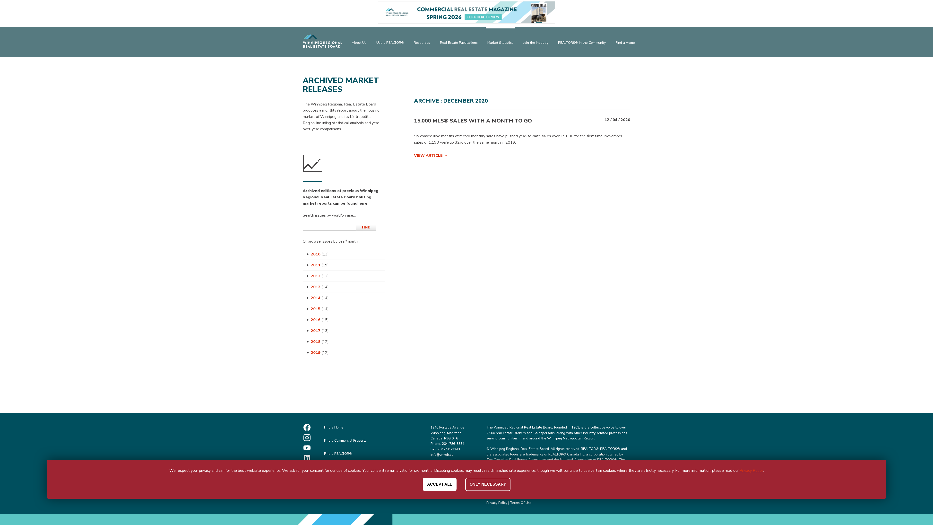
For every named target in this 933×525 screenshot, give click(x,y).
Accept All (439, 484)
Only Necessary (488, 484)
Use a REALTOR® (390, 42)
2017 (320, 330)
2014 (320, 298)
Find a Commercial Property (345, 440)
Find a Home (625, 42)
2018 (320, 341)
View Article (428, 155)
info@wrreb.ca (442, 454)
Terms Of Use (521, 502)
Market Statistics (500, 42)
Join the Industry (535, 42)
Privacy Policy (496, 502)
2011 (320, 265)
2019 (320, 352)
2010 (320, 254)
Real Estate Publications (459, 42)
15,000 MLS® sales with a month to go (473, 120)
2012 (320, 276)
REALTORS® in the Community (582, 42)
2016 (320, 320)
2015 (320, 309)
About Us (359, 42)
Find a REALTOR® (338, 453)
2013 (320, 287)
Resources (422, 42)
